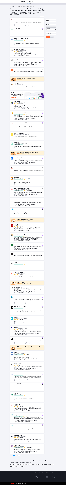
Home (10, 6)
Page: (16, 455)
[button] (51, 1)
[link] (29, 1)
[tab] (12, 460)
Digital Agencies (14, 6)
